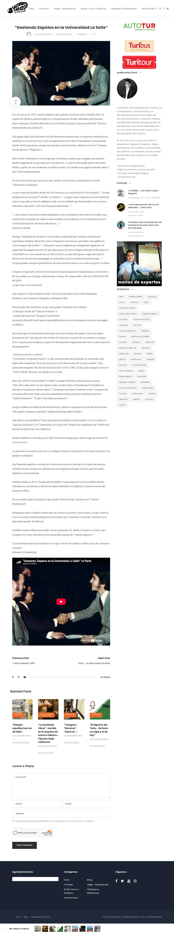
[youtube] (160, 8)
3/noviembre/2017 (136, 236)
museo (150, 354)
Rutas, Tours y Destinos (93, 8)
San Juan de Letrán (127, 388)
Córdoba (145, 331)
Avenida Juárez (135, 297)
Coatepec (123, 319)
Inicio (21, 8)
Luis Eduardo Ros (42, 34)
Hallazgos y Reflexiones (124, 8)
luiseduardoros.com (40, 917)
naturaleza (136, 359)
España (122, 337)
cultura (137, 325)
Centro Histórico (127, 308)
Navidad (150, 359)
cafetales (152, 297)
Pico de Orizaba (139, 365)
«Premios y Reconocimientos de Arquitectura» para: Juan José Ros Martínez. (144, 225)
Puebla (141, 371)
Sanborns (145, 382)
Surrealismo (147, 388)
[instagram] (164, 8)
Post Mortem (148, 8)
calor (122, 302)
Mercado (146, 348)
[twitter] (122, 881)
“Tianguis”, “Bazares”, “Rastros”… (71, 728)
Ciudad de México (150, 314)
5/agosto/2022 (64, 34)
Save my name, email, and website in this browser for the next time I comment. (54, 821)
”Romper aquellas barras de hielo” (22, 728)
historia (123, 342)
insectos (150, 342)
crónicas (123, 325)
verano (136, 399)
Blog (31, 8)
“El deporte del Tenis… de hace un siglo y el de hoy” (99, 730)
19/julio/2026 (71, 742)
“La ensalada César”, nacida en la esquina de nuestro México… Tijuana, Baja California (48, 733)
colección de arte (141, 319)
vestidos (149, 399)
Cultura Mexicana (127, 331)
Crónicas (44, 8)
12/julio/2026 (97, 746)
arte (121, 297)
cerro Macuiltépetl (128, 314)
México (122, 359)
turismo (152, 394)
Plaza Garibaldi (126, 371)
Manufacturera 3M (127, 348)
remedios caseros (127, 382)
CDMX (146, 302)
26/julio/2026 (46, 753)
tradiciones (137, 394)
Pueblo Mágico (125, 377)
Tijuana (122, 394)
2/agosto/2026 (20, 742)
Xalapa (122, 405)
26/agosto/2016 (135, 215)
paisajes (123, 365)
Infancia (136, 342)
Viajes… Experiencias (65, 8)
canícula (134, 302)
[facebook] (156, 8)
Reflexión (142, 377)
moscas (138, 354)
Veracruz (123, 399)
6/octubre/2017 (153, 198)
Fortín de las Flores (140, 337)
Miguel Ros (124, 354)
